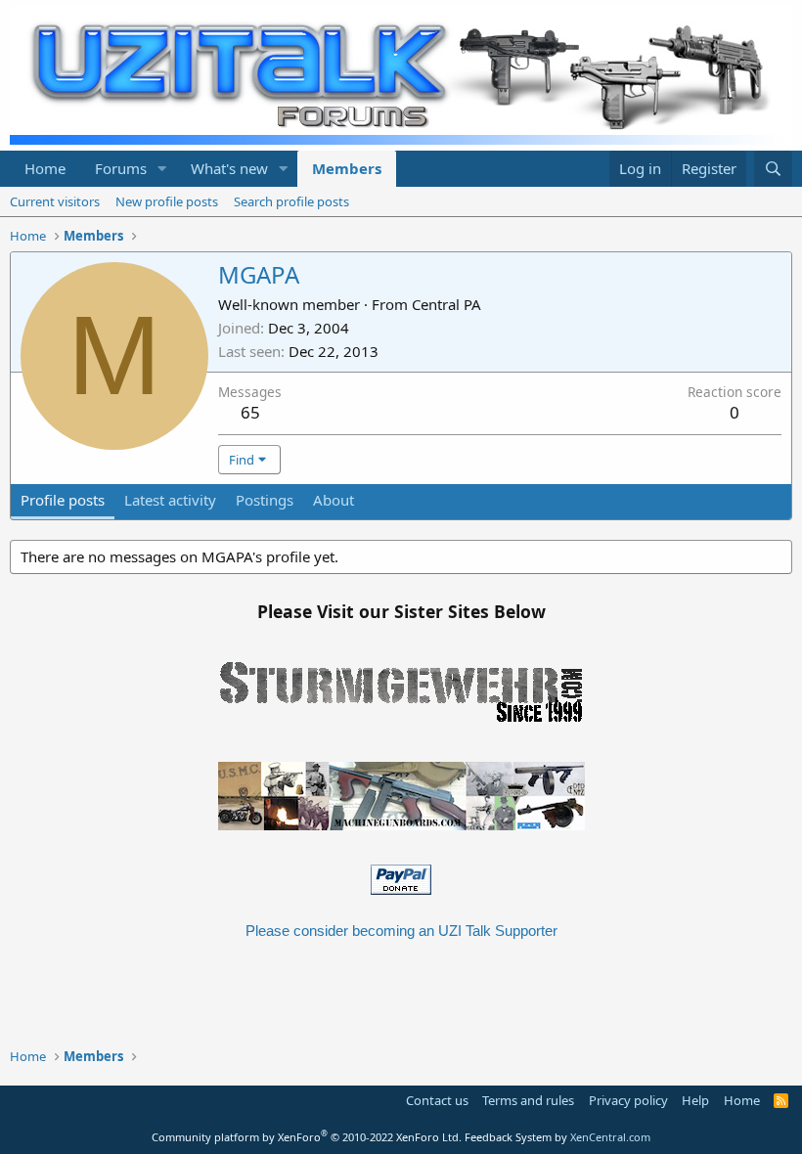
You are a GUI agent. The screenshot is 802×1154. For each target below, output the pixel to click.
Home (45, 168)
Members (346, 168)
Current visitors (55, 201)
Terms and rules (528, 1100)
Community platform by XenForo (307, 1137)
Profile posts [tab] (63, 500)
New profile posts (166, 201)
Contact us (437, 1100)
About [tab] (333, 500)
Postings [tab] (264, 500)
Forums (121, 168)
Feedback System (508, 1137)
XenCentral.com (610, 1137)
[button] (162, 169)
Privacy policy (628, 1100)
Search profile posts (291, 201)
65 (250, 412)
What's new (229, 168)
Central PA (446, 304)
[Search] (773, 169)
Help (695, 1100)
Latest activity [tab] (170, 500)
